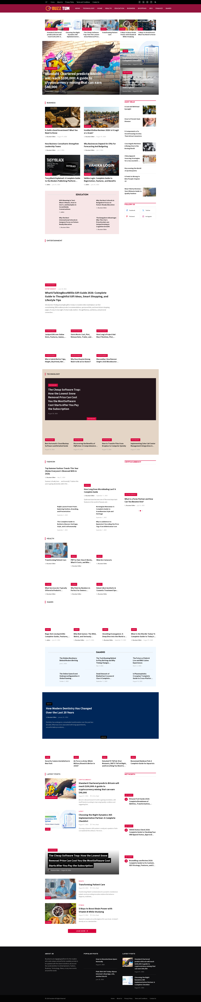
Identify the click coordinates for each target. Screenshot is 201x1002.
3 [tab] (142, 508)
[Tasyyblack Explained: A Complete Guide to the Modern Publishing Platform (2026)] (62, 165)
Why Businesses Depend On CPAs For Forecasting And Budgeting (100, 145)
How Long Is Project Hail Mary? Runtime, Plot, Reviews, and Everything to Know (107, 335)
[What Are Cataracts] (107, 550)
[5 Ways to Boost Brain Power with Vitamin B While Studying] (128, 25)
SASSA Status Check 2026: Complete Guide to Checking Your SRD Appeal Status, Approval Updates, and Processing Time (142, 832)
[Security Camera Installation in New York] (57, 750)
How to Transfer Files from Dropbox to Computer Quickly (114, 444)
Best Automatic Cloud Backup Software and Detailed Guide (57, 444)
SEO (151, 8)
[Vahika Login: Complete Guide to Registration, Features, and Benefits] (101, 165)
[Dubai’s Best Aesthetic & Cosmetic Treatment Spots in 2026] (107, 578)
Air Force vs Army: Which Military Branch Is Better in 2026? (84, 763)
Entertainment (50, 285)
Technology (89, 8)
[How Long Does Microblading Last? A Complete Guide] (101, 476)
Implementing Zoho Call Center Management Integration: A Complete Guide (143, 444)
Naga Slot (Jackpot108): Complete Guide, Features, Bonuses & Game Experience (57, 635)
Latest (66, 29)
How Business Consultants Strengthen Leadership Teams (62, 145)
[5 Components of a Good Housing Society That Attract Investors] (149, 134)
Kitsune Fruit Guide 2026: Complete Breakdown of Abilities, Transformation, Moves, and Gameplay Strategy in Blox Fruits (142, 801)
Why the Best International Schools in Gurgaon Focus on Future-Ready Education (69, 221)
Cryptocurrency (51, 29)
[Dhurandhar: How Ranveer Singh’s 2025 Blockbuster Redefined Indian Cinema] (107, 349)
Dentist (103, 737)
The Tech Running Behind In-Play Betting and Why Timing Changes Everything (106, 660)
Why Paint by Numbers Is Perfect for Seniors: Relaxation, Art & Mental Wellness (80, 589)
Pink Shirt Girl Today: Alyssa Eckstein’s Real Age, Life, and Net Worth (106, 973)
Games (168, 8)
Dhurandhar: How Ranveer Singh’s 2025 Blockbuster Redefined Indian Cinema (106, 360)
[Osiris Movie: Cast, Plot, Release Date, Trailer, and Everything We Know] (82, 324)
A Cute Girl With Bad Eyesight (132, 107)
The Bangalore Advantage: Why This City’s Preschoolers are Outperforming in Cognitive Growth (106, 222)
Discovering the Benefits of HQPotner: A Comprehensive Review (85, 444)
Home (52, 2)
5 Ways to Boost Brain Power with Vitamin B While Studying (128, 34)
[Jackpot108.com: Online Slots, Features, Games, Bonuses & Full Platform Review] (56, 324)
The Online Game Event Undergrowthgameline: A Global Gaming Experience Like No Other (69, 676)
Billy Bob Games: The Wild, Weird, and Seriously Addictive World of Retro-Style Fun (85, 635)
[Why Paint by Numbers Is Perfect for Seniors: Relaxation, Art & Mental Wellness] (82, 578)
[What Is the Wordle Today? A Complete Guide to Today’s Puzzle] (143, 618)
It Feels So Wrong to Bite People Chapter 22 (132, 178)
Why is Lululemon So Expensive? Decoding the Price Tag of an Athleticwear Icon (107, 524)
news (77, 8)
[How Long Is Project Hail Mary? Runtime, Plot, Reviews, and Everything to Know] (107, 324)
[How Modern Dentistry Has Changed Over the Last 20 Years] (129, 715)
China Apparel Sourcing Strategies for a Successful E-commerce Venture (132, 158)
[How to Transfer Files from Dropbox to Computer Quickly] (115, 432)
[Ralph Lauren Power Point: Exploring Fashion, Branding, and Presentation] (50, 510)
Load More (81, 931)
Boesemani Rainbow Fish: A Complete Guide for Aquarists (142, 762)
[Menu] (46, 2)
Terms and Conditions (83, 2)
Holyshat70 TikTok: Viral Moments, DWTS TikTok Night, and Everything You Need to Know (114, 763)
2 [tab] (140, 508)
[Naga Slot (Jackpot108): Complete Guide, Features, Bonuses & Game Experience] (57, 618)
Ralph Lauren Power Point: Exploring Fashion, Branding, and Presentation (68, 509)
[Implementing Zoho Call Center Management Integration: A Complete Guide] (143, 432)
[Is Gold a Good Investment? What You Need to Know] (62, 117)
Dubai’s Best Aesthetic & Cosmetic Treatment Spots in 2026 (107, 589)
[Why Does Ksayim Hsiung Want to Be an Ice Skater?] (82, 349)
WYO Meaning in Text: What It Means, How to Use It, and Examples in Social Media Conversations (67, 204)
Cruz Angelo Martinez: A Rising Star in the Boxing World (133, 146)
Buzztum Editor (49, 91)
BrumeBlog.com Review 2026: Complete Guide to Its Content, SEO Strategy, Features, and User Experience (142, 863)
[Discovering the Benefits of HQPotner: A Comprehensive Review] (86, 432)
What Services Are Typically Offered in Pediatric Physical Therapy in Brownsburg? (56, 589)
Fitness (122, 29)
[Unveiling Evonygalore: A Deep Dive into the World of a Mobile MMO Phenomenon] (114, 618)
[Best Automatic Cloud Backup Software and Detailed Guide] (57, 432)
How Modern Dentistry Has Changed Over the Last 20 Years (69, 710)
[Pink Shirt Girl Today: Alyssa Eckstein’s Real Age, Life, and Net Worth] (89, 974)
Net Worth (128, 795)
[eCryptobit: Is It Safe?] (140, 480)
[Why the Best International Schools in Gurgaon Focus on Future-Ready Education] (53, 221)
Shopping (142, 8)
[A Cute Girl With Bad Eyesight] (149, 109)
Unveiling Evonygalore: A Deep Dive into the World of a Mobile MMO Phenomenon (114, 635)
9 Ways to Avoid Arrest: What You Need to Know (146, 33)
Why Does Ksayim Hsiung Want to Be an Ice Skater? (81, 360)
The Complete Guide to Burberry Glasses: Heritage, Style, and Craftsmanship (67, 524)
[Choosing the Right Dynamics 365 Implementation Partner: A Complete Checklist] (73, 25)
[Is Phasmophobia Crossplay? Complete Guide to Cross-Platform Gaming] (126, 677)
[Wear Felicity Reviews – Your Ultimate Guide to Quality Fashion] (149, 192)
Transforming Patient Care (109, 33)
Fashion (87, 485)
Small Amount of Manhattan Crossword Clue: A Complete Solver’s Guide (105, 676)
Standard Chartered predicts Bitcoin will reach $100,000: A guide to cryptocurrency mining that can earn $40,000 (54, 34)
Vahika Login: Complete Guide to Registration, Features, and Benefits (100, 179)
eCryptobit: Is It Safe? (134, 499)
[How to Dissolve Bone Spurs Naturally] (89, 962)
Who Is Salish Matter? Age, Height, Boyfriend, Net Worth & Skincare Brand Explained (55, 360)
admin (48, 185)
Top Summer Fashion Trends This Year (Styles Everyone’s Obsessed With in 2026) (61, 471)
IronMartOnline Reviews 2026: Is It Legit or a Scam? (101, 131)
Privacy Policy (69, 2)
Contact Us (96, 2)
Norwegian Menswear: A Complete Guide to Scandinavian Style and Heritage (105, 510)
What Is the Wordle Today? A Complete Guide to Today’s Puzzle (143, 635)
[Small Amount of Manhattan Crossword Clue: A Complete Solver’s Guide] (90, 677)
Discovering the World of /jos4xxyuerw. (133, 169)
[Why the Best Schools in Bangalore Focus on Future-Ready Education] (90, 203)
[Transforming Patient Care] (109, 25)
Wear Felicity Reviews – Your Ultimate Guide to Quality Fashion (133, 191)
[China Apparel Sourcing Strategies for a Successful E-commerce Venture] (149, 159)
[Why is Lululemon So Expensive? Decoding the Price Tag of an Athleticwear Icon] (89, 525)
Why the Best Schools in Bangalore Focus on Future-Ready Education (105, 202)
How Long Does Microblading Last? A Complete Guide (100, 490)
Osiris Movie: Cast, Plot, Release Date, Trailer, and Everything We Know (81, 335)
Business (131, 8)
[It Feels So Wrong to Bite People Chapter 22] (149, 179)
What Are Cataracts (104, 560)
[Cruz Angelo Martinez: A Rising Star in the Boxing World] (149, 147)
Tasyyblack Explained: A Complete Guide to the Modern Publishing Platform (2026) (62, 179)
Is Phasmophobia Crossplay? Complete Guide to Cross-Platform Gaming (143, 676)
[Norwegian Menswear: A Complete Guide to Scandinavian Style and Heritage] (89, 510)
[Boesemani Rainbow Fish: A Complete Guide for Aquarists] (143, 750)
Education (119, 8)
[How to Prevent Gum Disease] (149, 122)
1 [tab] (138, 508)
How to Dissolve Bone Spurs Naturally (106, 960)
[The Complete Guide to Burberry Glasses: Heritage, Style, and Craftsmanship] (50, 525)
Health (108, 8)
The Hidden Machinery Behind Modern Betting (69, 659)
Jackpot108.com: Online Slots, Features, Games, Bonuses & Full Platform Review (54, 335)
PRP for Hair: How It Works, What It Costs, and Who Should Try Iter (81, 561)
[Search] (155, 2)
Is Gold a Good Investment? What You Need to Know (61, 131)
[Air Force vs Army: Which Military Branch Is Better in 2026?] (86, 750)
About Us (60, 2)
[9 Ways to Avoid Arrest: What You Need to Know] (147, 25)
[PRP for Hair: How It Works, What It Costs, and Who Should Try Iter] (82, 550)
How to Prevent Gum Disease (132, 120)
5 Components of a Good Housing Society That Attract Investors (133, 133)
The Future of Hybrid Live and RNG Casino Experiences (141, 660)
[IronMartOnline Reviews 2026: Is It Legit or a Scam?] (101, 117)
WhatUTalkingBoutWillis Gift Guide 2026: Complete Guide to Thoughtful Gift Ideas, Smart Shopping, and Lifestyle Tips (76, 296)
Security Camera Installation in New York (57, 762)
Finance (159, 8)
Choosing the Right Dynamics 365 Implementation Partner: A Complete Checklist (72, 34)
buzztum (52, 998)
